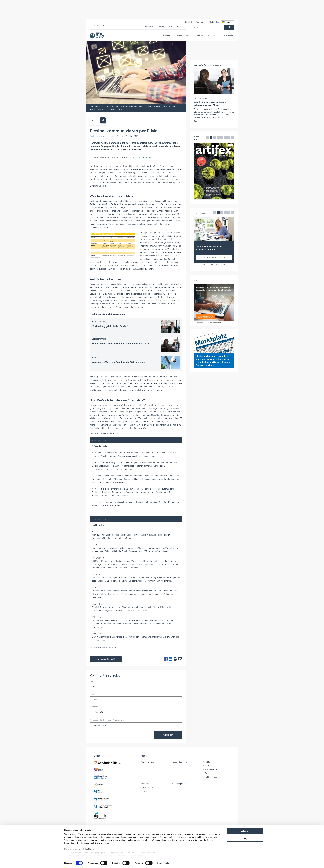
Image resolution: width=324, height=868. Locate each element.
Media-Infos (214, 22)
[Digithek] (109, 816)
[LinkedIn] (170, 659)
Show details (163, 863)
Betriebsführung (166, 35)
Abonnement (201, 22)
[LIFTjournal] (109, 791)
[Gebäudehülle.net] (109, 762)
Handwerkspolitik (184, 35)
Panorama (211, 35)
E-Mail (92, 694)
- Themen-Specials (107, 136)
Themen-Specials (227, 35)
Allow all (245, 831)
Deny (245, 838)
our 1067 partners (80, 834)
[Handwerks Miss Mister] (109, 777)
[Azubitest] (109, 784)
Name (92, 681)
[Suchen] (229, 27)
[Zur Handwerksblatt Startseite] (97, 35)
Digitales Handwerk (141, 157)
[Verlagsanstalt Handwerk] (109, 806)
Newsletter (189, 22)
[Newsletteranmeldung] (214, 305)
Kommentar (95, 707)
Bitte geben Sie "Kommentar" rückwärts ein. (108, 720)
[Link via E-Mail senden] (179, 659)
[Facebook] (165, 659)
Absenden (168, 735)
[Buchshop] (109, 799)
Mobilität (199, 35)
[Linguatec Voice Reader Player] (103, 120)
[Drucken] (174, 659)
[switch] (103, 863)
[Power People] (109, 769)
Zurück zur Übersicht (105, 659)
